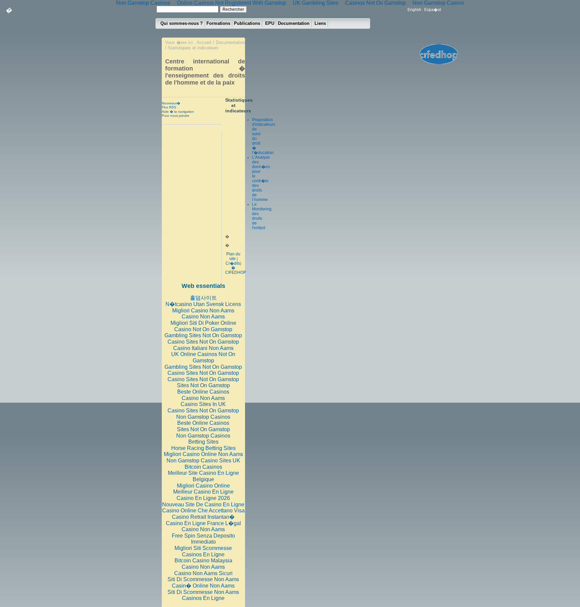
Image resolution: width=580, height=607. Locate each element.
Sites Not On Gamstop (203, 385)
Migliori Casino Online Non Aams (203, 454)
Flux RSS (169, 107)
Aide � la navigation (178, 111)
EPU (269, 23)
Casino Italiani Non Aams (203, 348)
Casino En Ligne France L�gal (203, 523)
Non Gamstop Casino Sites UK (203, 460)
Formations (218, 23)
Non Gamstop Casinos (203, 417)
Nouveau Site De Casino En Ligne (203, 504)
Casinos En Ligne (203, 554)
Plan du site (233, 256)
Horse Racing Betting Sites (203, 448)
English (414, 9)
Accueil (204, 42)
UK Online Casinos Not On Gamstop (203, 357)
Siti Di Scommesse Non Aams (203, 579)
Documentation (293, 23)
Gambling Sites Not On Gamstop (203, 335)
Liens (320, 23)
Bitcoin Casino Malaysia (203, 560)
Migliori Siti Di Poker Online (203, 323)
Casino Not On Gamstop (203, 329)
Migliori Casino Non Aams (203, 310)
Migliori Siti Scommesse (203, 548)
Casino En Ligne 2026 (203, 498)
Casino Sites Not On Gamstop (203, 342)
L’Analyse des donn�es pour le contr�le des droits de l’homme (261, 178)
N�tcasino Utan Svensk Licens (203, 304)
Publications (247, 23)
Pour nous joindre (175, 115)
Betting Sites (203, 442)
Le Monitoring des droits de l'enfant (262, 216)
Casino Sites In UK (203, 404)
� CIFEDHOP (235, 270)
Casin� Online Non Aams (203, 586)
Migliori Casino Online (203, 486)
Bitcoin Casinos (203, 467)
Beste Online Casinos (203, 392)
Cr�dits (233, 263)
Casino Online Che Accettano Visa (203, 510)
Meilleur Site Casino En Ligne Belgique (203, 476)
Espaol (432, 9)
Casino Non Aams (203, 316)
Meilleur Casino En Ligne (203, 492)
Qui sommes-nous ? (181, 23)
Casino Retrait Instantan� (203, 517)
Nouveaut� (171, 103)
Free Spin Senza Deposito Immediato (203, 539)
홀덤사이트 (203, 298)
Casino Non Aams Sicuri (203, 573)
